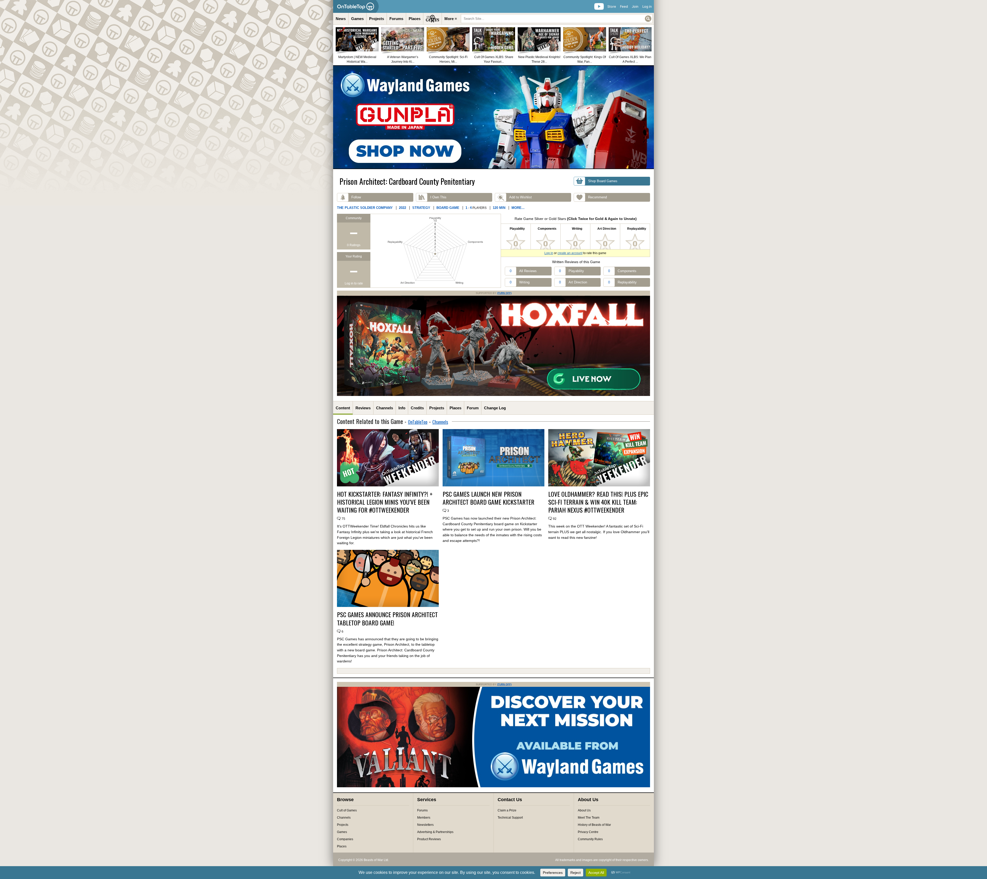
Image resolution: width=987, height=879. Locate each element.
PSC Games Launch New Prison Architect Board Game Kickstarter (488, 498)
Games (357, 18)
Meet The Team (588, 817)
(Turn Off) (504, 293)
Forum (473, 408)
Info (401, 408)
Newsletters (425, 825)
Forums (396, 18)
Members (423, 817)
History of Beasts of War (594, 825)
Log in (647, 6)
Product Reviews (429, 839)
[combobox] (556, 18)
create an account (570, 253)
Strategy (421, 208)
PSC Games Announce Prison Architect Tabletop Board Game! (387, 618)
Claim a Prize (507, 810)
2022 (402, 208)
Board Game (447, 208)
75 (343, 519)
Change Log (495, 408)
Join (635, 6)
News (341, 18)
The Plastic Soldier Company (365, 208)
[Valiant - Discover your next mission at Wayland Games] (493, 786)
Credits (417, 408)
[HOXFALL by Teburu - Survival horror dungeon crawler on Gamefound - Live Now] (493, 395)
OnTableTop (417, 422)
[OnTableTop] (356, 6)
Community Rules (590, 839)
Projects (376, 18)
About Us (584, 810)
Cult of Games (347, 810)
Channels (384, 408)
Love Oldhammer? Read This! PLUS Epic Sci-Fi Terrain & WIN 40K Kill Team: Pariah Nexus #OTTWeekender (598, 502)
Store (611, 6)
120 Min (499, 208)
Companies (345, 839)
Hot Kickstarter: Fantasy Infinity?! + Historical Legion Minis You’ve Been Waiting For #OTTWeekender (385, 502)
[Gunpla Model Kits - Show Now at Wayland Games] (493, 117)
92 (554, 519)
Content (343, 408)
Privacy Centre (588, 832)
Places (415, 18)
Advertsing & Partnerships (435, 832)
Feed (624, 6)
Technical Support (510, 817)
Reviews (363, 408)
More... (518, 208)
